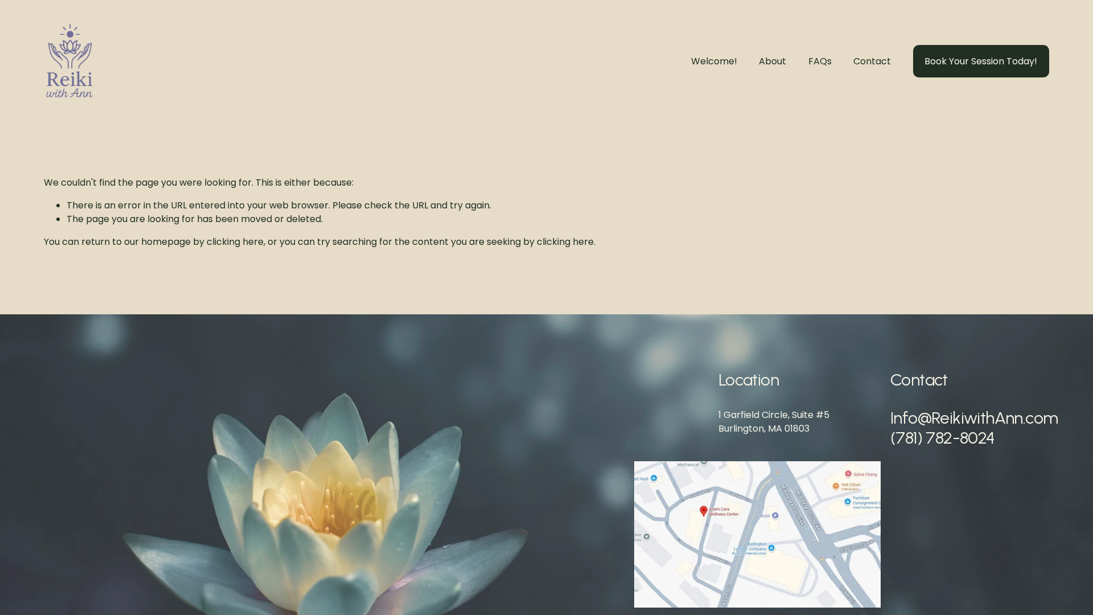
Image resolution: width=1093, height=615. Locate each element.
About (772, 61)
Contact (872, 61)
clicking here (235, 241)
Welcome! (714, 61)
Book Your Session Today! (980, 61)
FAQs (820, 61)
